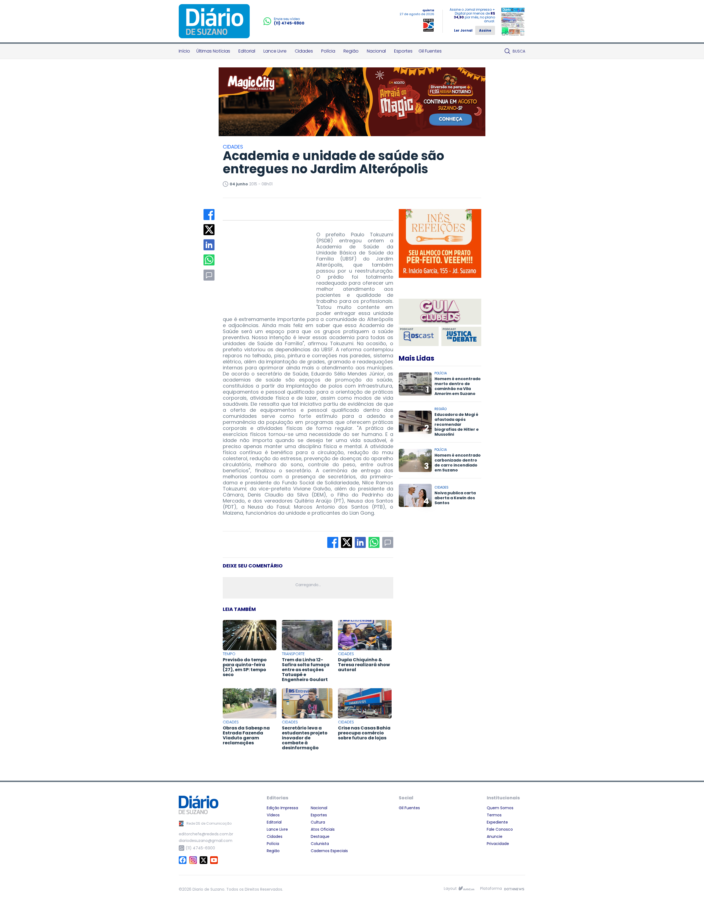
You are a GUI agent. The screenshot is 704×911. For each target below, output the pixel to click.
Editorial (246, 51)
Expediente (497, 822)
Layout (450, 888)
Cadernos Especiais (329, 851)
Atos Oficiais (323, 829)
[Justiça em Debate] (461, 336)
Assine (485, 30)
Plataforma (491, 888)
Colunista (320, 843)
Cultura (318, 822)
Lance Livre (275, 51)
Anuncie (494, 836)
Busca (519, 51)
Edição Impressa (282, 808)
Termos (494, 815)
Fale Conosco (500, 829)
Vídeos (273, 815)
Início (184, 51)
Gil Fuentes (430, 51)
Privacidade (498, 843)
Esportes (403, 51)
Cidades (304, 51)
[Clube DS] (440, 312)
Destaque (320, 836)
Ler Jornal (463, 30)
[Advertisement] (264, 266)
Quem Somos (500, 808)
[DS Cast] (419, 336)
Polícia (328, 51)
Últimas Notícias (213, 51)
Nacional (376, 51)
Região (351, 51)
